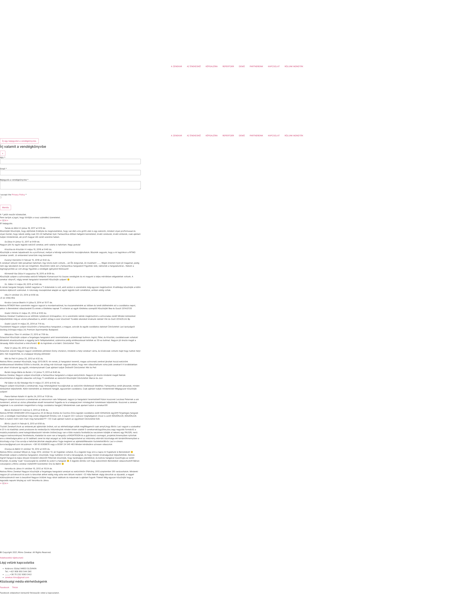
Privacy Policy (18, 194)
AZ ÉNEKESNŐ (194, 66)
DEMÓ (242, 66)
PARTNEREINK (256, 66)
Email (3, 169)
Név (2, 158)
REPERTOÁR (228, 66)
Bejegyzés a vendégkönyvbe (14, 180)
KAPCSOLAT (274, 66)
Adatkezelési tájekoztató (11, 557)
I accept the (13, 195)
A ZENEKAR (176, 66)
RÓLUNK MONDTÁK (294, 66)
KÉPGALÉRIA (212, 66)
